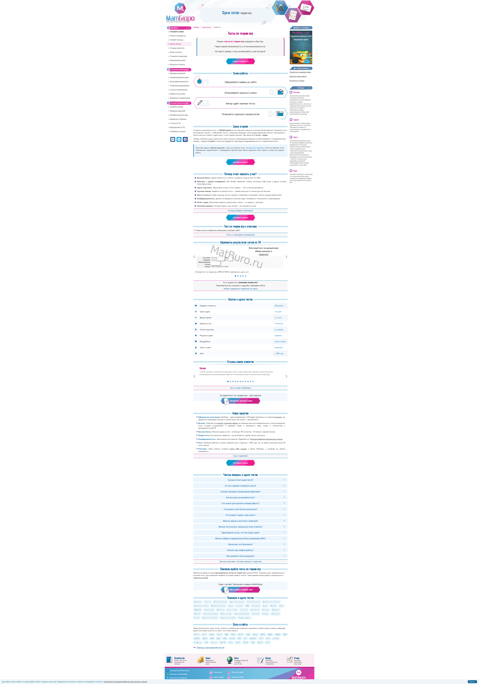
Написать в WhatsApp (178, 674)
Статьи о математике (178, 90)
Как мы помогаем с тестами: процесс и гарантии (240, 561)
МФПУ (270, 634)
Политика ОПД (238, 677)
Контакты (277, 417)
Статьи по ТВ (175, 123)
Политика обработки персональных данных (266, 439)
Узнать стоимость (240, 61)
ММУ (218, 638)
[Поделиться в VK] (172, 139)
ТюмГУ (238, 642)
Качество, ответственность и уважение (271, 660)
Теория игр (207, 602)
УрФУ (253, 642)
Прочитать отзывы (296, 81)
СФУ (206, 642)
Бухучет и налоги (232, 610)
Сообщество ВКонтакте (179, 671)
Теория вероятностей (253, 602)
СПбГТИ (223, 642)
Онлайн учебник (176, 107)
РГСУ (268, 638)
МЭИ (248, 634)
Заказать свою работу (298, 76)
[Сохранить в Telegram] (179, 139)
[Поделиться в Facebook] (185, 139)
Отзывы (301, 88)
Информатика (256, 606)
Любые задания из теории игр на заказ (241, 289)
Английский (255, 614)
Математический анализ (218, 606)
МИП (285, 634)
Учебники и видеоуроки (179, 86)
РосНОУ (276, 638)
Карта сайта (219, 677)
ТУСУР (245, 642)
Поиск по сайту (238, 672)
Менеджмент (276, 610)
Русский (196, 618)
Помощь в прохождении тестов (210, 647)
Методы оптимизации (220, 602)
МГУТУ (240, 634)
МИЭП (205, 638)
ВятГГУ (196, 634)
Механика (273, 606)
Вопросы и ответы (177, 64)
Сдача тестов (175, 44)
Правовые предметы (244, 618)
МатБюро (174, 28)
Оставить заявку (240, 162)
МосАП (232, 638)
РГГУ (261, 638)
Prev (194, 256)
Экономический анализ (211, 614)
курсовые (260, 148)
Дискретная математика (237, 602)
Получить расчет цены (241, 401)
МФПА (262, 634)
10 (250, 381)
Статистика (243, 610)
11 (253, 381)
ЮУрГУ (260, 642)
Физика (265, 606)
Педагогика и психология (210, 618)
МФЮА (277, 634)
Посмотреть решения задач (300, 72)
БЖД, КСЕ (197, 610)
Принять (472, 682)
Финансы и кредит (226, 614)
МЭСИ (255, 634)
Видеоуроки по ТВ (177, 127)
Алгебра (230, 606)
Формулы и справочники (180, 98)
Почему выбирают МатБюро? (240, 211)
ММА (212, 638)
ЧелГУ (268, 642)
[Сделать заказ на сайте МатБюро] (301, 63)
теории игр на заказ (200, 578)
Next (286, 256)
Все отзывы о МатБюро (240, 388)
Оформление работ (178, 60)
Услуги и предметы (178, 36)
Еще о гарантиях (240, 456)
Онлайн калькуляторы (179, 115)
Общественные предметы (228, 618)
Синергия (214, 642)
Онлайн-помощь (176, 40)
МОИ (225, 638)
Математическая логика (201, 606)
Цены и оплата (176, 52)
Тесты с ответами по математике (240, 235)
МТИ (239, 638)
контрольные (251, 148)
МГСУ (233, 634)
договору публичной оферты (227, 423)
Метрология (220, 610)
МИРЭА (197, 638)
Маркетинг (197, 614)
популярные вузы (204, 184)
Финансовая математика (242, 614)
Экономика (265, 610)
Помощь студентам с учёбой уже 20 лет (241, 660)
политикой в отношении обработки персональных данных (125, 682)
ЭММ (247, 606)
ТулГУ (231, 642)
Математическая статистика (271, 602)
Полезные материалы (179, 69)
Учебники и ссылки (177, 131)
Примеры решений (177, 73)
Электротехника (209, 610)
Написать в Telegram (178, 678)
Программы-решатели (179, 82)
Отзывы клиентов (177, 48)
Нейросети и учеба (177, 94)
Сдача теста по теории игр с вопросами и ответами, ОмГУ (218, 230)
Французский (275, 614)
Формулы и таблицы (178, 119)
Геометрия (239, 606)
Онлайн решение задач (179, 77)
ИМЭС (212, 634)
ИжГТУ (219, 634)
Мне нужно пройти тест (241, 589)
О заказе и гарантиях (178, 56)
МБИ (226, 634)
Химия (281, 606)
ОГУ (245, 638)
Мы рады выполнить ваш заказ (298, 660)
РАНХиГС (253, 638)
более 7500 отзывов (238, 449)
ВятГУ (204, 634)
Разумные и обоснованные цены (211, 660)
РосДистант (198, 642)
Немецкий (265, 614)
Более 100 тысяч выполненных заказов (180, 660)
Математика (197, 602)
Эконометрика (254, 610)
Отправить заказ (177, 32)
